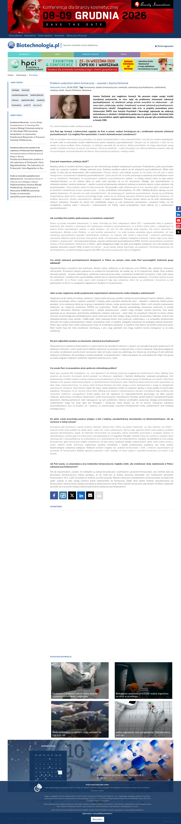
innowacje (25, 90)
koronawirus (16, 105)
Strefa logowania (165, 46)
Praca (124, 54)
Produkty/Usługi (90, 54)
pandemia (40, 100)
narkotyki (122, 87)
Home (10, 75)
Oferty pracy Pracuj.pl (76, 36)
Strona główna (15, 36)
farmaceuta (89, 87)
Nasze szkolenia (45, 36)
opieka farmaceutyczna (106, 87)
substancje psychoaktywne (140, 87)
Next (65, 746)
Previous (32, 746)
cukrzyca (15, 100)
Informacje (24, 54)
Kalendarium (30, 36)
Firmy (57, 54)
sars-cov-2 (37, 105)
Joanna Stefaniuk (73, 90)
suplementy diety (27, 100)
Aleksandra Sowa (58, 87)
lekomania (86, 90)
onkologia (15, 90)
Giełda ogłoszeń (157, 54)
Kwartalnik (59, 36)
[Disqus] (111, 548)
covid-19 (27, 105)
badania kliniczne (36, 95)
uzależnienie (159, 87)
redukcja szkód (57, 90)
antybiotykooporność (20, 95)
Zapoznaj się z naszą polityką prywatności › (97, 813)
